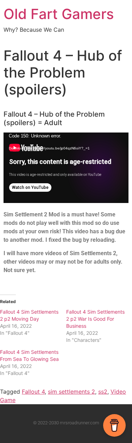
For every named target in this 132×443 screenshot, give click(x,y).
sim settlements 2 (71, 391)
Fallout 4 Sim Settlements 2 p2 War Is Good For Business (95, 319)
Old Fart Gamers (59, 14)
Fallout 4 (33, 391)
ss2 (102, 391)
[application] (66, 168)
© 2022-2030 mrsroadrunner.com (66, 422)
